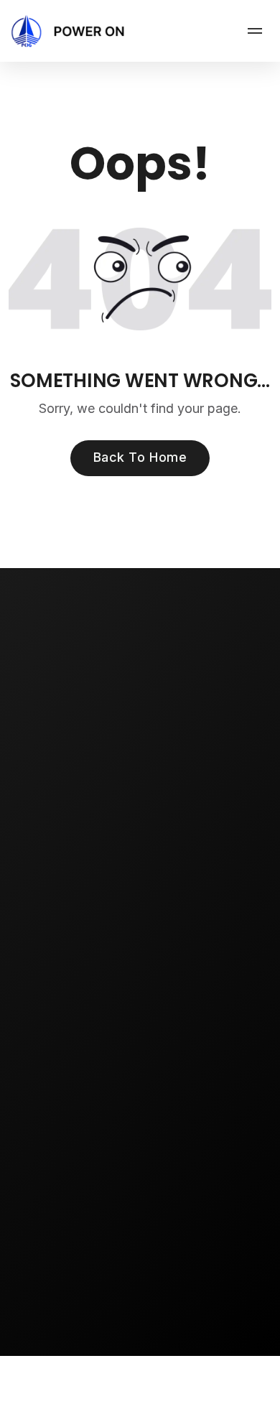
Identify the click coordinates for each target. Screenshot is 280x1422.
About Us (48, 939)
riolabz (212, 1415)
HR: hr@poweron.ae (108, 1350)
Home (39, 911)
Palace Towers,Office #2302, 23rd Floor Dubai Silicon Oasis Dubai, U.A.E (104, 1188)
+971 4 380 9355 (100, 1279)
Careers (45, 995)
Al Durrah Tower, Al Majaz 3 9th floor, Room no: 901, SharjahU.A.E (209, 1188)
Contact (44, 1023)
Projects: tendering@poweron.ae (139, 1330)
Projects (45, 967)
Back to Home (140, 457)
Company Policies (72, 1051)
